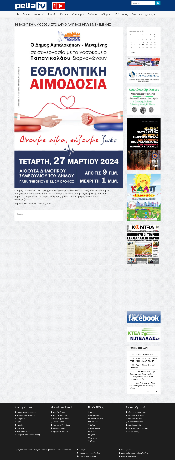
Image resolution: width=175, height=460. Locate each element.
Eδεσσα (93, 441)
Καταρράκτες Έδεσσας (136, 415)
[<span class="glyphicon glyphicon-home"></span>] (17, 14)
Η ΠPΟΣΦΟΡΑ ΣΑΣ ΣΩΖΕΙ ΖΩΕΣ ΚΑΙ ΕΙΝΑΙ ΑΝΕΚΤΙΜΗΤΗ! (143, 359)
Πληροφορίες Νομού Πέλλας (90, 453)
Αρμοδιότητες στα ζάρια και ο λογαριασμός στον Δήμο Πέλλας (142, 385)
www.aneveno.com (64, 450)
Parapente (20, 428)
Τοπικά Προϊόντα (96, 419)
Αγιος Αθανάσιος (59, 428)
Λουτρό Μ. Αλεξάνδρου (61, 425)
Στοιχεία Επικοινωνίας (88, 456)
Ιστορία (93, 412)
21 (147, 45)
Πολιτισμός (121, 14)
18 (134, 45)
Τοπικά (26, 14)
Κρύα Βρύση (95, 428)
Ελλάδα (52, 14)
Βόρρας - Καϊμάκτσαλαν (137, 412)
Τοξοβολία (21, 419)
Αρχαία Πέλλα (95, 415)
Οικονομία (78, 14)
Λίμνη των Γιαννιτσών (60, 431)
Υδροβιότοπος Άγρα (135, 422)
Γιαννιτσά (93, 422)
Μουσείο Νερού (59, 422)
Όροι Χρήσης (126, 450)
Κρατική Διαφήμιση (128, 456)
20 (143, 45)
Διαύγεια (83, 450)
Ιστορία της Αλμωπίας (61, 419)
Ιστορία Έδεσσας (59, 412)
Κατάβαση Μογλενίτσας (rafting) (28, 435)
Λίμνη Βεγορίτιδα (134, 425)
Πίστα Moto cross (23, 431)
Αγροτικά (39, 14)
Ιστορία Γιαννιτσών (60, 415)
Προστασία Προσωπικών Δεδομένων (134, 453)
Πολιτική (92, 14)
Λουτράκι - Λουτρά (135, 419)
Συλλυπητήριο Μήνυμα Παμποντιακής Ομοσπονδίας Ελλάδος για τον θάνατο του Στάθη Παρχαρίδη (142, 375)
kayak (19, 422)
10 (131, 42)
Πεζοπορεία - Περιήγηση (26, 415)
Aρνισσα (93, 438)
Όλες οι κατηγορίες (143, 14)
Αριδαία (93, 435)
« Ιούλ (132, 52)
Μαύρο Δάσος (133, 431)
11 (134, 42)
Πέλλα (92, 425)
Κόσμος (64, 14)
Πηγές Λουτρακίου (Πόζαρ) (138, 428)
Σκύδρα (93, 431)
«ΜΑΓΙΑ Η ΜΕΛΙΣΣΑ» (144, 354)
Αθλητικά (106, 14)
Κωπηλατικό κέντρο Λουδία (27, 412)
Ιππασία (20, 425)
